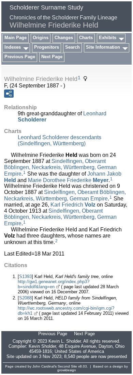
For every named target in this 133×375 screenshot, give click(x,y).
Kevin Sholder (42, 346)
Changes (64, 37)
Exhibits (107, 37)
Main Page (15, 37)
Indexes (12, 47)
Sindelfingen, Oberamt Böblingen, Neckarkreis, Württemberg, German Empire (60, 167)
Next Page (51, 56)
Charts (86, 37)
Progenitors (46, 47)
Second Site (67, 366)
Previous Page (19, 56)
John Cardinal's (44, 366)
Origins (40, 37)
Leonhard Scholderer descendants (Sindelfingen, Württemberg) (59, 140)
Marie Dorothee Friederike (68, 180)
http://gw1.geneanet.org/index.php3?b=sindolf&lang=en (53, 284)
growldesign (66, 370)
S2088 (25, 297)
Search (72, 47)
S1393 (25, 276)
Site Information (103, 47)
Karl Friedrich (72, 205)
